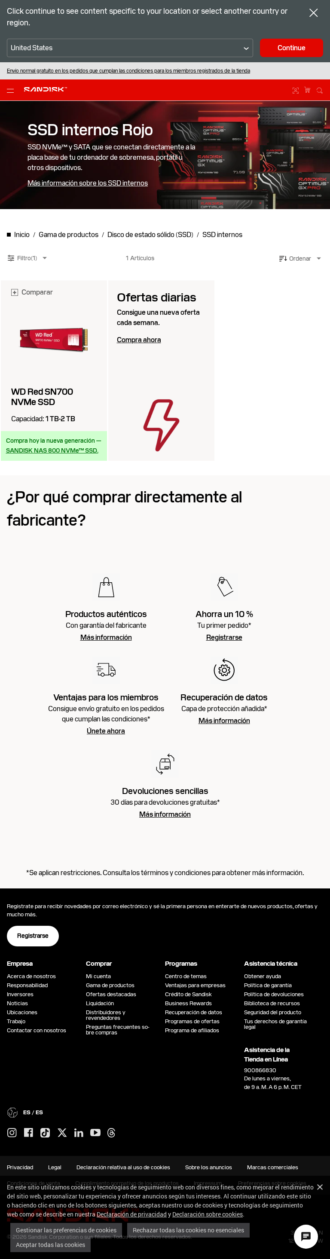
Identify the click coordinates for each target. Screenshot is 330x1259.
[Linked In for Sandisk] (78, 1133)
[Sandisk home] (45, 89)
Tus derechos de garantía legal (275, 1024)
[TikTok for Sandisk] (45, 1133)
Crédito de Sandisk (188, 994)
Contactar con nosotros (36, 1030)
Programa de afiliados (192, 1030)
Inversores (20, 994)
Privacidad (20, 1167)
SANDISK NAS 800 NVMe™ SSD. (52, 450)
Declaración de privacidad (132, 1214)
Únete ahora (106, 731)
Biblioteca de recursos (272, 1003)
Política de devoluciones (274, 994)
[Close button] (313, 13)
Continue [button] (292, 47)
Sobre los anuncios (208, 1167)
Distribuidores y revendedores (105, 1015)
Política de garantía (268, 985)
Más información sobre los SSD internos (88, 183)
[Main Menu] (12, 90)
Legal (54, 1167)
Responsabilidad (27, 985)
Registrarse (224, 637)
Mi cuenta (98, 976)
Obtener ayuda (262, 976)
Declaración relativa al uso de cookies (123, 1167)
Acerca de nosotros (31, 976)
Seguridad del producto (272, 1012)
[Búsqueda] (319, 89)
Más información (106, 637)
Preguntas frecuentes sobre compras (118, 1029)
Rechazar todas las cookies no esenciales (188, 1230)
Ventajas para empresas (195, 985)
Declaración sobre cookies (207, 1214)
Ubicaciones (22, 1012)
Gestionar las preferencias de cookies (66, 1230)
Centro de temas (186, 976)
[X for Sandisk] (62, 1133)
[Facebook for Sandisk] (28, 1133)
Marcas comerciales (272, 1167)
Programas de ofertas (192, 1021)
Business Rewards (188, 1003)
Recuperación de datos (193, 1012)
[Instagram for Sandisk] (12, 1133)
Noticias (17, 1003)
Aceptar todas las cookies (50, 1245)
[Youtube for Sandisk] (95, 1133)
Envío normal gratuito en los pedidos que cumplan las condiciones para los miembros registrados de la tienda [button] (128, 70)
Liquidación (100, 1003)
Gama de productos (110, 985)
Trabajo (16, 1021)
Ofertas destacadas (111, 994)
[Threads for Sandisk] (111, 1133)
